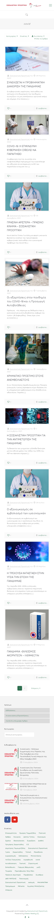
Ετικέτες (23, 36)
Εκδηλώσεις (10, 710)
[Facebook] (7, 820)
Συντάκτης (38, 36)
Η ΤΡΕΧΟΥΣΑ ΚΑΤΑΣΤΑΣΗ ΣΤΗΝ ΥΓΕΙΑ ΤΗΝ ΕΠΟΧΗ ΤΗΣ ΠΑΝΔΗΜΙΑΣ (25, 577)
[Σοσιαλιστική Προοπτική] (27, 5)
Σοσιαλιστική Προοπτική (20, 76)
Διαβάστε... (43, 108)
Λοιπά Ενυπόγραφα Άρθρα (17, 721)
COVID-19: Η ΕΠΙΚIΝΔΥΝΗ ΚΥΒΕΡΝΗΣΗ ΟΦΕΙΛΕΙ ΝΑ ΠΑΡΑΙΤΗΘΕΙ (22, 150)
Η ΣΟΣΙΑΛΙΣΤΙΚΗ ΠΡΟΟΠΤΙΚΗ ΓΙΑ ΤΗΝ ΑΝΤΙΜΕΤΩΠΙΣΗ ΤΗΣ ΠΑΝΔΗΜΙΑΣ (26, 439)
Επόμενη (35, 688)
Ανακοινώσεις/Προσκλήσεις (17, 715)
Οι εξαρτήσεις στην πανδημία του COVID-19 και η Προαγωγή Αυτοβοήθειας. (26, 301)
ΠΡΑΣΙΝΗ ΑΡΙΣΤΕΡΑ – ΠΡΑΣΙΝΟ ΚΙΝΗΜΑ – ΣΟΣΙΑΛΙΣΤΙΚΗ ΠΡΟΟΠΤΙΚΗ (25, 226)
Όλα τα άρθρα (42, 39)
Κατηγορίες (11, 36)
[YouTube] (15, 820)
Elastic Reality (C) (32, 913)
